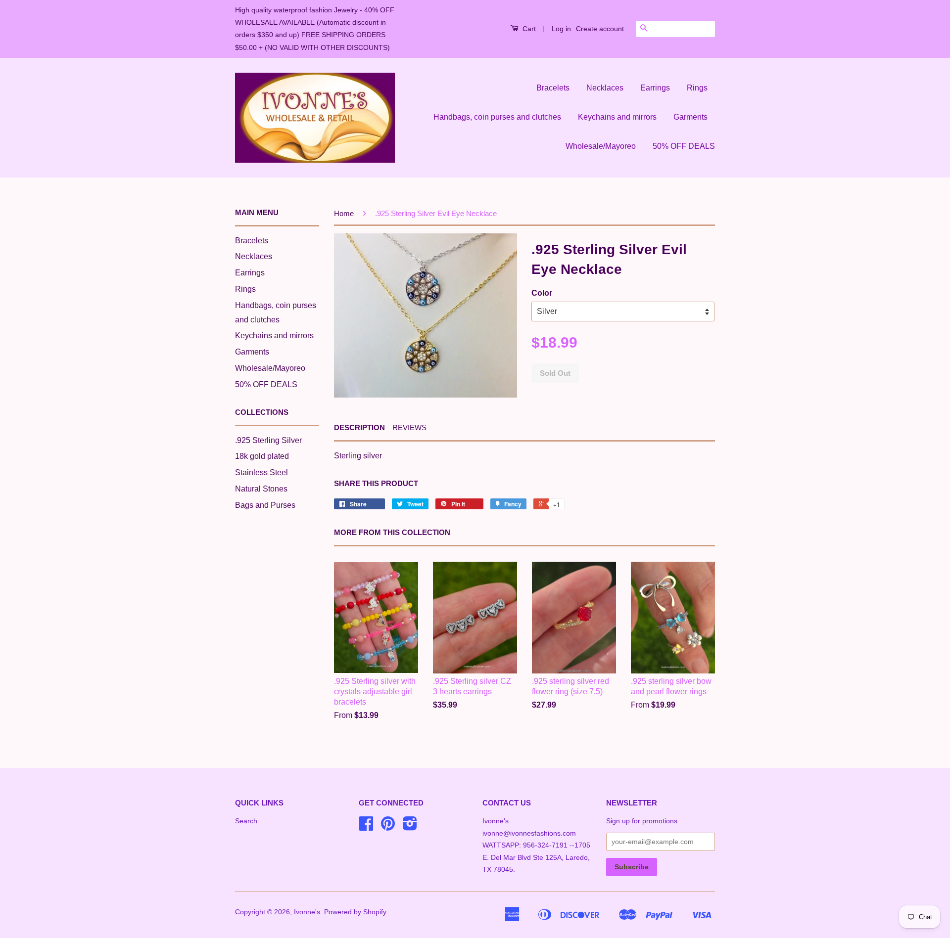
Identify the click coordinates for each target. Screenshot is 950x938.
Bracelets (553, 88)
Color (541, 293)
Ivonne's (307, 912)
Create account (600, 29)
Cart (528, 29)
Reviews (409, 427)
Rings (697, 88)
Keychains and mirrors (617, 117)
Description (359, 427)
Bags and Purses (265, 505)
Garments (690, 117)
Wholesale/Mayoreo (601, 146)
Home (344, 213)
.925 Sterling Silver (268, 440)
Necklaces (604, 88)
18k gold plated (262, 456)
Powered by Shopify (355, 912)
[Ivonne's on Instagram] (410, 827)
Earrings (655, 88)
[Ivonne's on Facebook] (366, 827)
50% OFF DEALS (684, 146)
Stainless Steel (261, 472)
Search (246, 821)
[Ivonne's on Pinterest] (387, 827)
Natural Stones (261, 489)
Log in (561, 29)
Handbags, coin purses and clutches (497, 117)
